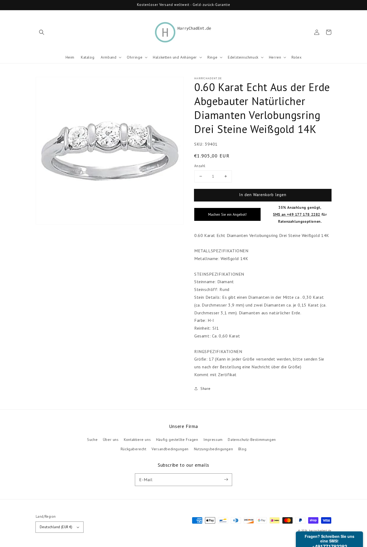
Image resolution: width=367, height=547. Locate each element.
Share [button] (205, 388)
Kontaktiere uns (137, 439)
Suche (92, 439)
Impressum (212, 439)
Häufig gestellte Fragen (177, 439)
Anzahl (199, 166)
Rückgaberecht (133, 449)
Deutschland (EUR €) (56, 527)
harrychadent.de (320, 530)
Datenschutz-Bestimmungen (252, 439)
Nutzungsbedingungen (213, 449)
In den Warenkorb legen (262, 194)
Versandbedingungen (170, 449)
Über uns (111, 439)
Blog (242, 449)
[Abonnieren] (226, 479)
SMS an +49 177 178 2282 (296, 214)
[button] (42, 32)
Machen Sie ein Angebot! (227, 214)
